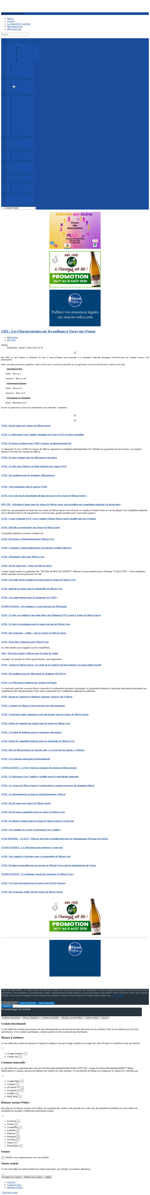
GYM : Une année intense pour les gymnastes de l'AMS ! (29, 597)
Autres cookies (92, 1018)
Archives (11, 1182)
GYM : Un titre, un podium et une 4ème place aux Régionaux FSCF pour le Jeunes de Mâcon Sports (51, 615)
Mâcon (10, 18)
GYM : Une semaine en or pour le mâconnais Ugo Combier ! (31, 830)
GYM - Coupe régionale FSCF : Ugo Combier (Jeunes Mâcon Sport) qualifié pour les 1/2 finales (48, 518)
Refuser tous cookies (33, 1177)
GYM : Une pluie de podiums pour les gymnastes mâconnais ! (31, 732)
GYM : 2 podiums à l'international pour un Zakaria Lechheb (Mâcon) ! (36, 548)
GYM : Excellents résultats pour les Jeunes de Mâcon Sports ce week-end (37, 821)
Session (104, 1018)
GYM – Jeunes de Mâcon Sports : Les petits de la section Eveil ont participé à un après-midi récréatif (51, 665)
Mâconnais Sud (14, 29)
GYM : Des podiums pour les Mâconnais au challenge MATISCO (33, 673)
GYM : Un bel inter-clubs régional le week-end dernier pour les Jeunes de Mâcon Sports (44, 714)
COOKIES (7, 1006)
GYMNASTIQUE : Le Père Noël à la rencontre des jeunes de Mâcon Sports (39, 768)
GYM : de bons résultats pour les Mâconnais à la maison (29, 457)
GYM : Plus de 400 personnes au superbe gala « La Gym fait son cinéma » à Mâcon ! (43, 750)
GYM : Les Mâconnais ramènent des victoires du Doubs (29, 682)
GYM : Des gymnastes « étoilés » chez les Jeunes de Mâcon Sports (33, 633)
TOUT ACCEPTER (28, 1003)
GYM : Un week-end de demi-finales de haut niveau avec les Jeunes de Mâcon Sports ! (44, 495)
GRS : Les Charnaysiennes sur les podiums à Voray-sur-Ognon (48, 331)
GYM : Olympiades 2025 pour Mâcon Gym (22, 557)
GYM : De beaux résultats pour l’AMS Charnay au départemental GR (36, 443)
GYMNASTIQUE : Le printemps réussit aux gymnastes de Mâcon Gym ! (37, 874)
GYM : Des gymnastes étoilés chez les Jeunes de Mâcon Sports (32, 892)
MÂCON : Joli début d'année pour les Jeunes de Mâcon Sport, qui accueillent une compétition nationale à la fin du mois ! (61, 504)
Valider (48, 1177)
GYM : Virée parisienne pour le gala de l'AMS (24, 486)
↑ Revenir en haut (9, 1192)
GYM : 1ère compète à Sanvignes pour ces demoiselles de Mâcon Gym (35, 856)
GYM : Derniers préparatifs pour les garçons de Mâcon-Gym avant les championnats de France (48, 865)
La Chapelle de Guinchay (19, 24)
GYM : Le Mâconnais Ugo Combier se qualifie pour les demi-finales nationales (40, 776)
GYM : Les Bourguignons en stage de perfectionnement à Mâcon (33, 794)
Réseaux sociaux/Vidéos (72, 1018)
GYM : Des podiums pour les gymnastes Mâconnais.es (28, 475)
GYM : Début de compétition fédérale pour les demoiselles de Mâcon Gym (37, 741)
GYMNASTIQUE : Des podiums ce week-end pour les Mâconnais (34, 606)
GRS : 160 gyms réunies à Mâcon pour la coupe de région (29, 653)
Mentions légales (15, 1187)
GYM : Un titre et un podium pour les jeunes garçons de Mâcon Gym (35, 624)
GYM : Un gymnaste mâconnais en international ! (26, 759)
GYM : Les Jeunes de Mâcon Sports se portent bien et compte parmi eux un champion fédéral (47, 785)
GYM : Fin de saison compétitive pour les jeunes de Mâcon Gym (33, 812)
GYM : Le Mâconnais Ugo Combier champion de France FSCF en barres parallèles (42, 434)
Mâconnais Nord (15, 26)
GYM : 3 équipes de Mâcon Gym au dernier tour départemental (33, 705)
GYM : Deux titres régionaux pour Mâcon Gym (24, 642)
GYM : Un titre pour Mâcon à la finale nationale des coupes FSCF (34, 466)
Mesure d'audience (31, 1018)
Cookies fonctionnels (11, 1018)
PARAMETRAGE (9, 1003)
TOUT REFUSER (46, 1003)
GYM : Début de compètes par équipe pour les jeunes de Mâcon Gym (35, 723)
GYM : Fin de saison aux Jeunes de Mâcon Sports (26, 425)
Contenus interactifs (50, 1018)
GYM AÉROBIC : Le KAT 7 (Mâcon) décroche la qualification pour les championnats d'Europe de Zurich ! (55, 838)
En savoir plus (117, 995)
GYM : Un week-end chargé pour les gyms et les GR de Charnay (33, 883)
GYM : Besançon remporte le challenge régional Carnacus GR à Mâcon (36, 696)
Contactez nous (14, 1185)
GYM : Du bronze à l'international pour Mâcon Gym (27, 539)
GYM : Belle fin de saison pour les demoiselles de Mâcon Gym (31, 588)
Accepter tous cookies (11, 1177)
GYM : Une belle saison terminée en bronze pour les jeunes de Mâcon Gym (38, 580)
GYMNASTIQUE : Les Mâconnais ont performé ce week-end (32, 847)
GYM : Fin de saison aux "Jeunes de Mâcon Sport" (26, 565)
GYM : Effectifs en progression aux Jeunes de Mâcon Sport (30, 527)
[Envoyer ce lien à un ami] (11, 340)
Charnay (11, 21)
